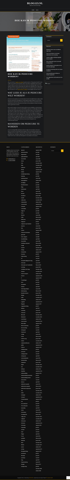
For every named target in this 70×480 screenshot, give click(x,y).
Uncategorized (24, 414)
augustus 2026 (38, 150)
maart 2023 (38, 191)
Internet (22, 275)
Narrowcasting (24, 327)
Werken (22, 444)
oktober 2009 (38, 470)
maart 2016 (38, 334)
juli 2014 (37, 375)
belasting (23, 176)
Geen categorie (24, 236)
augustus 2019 (38, 252)
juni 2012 (37, 429)
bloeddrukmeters (24, 184)
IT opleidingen (24, 280)
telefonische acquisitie (25, 386)
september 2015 (39, 345)
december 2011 (39, 442)
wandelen (23, 438)
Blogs (22, 187)
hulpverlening (24, 256)
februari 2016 (38, 336)
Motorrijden (23, 323)
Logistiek (23, 301)
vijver (22, 431)
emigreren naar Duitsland (26, 223)
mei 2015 (37, 353)
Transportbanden (24, 399)
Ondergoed (23, 330)
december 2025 (39, 163)
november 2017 (39, 297)
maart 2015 (38, 358)
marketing (23, 310)
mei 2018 (37, 284)
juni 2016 (37, 327)
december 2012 (39, 416)
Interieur (23, 271)
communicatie (24, 204)
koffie (22, 297)
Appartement (23, 154)
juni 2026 (37, 152)
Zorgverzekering (24, 462)
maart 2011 (38, 462)
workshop (23, 457)
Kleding (22, 295)
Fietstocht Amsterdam (25, 232)
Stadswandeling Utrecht (25, 377)
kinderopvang (24, 291)
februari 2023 (38, 193)
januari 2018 (38, 293)
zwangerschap (24, 466)
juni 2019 (37, 256)
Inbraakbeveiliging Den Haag (26, 260)
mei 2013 (37, 405)
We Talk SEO (31, 477)
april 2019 (38, 260)
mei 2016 (37, 330)
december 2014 (39, 364)
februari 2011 (38, 464)
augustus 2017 (38, 304)
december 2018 (39, 269)
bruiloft (22, 197)
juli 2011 (37, 453)
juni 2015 (37, 351)
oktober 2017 (38, 299)
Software (23, 369)
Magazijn (23, 304)
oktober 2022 (38, 202)
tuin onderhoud (24, 403)
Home (33, 10)
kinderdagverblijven (25, 288)
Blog (37, 10)
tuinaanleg (23, 408)
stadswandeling (24, 373)
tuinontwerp (23, 412)
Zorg (22, 460)
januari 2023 (38, 195)
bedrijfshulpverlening (25, 174)
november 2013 (39, 392)
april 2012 (38, 434)
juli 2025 (37, 174)
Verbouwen (23, 421)
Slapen (22, 364)
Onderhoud (23, 332)
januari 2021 (38, 228)
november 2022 (39, 200)
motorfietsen (23, 319)
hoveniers (23, 254)
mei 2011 (37, 457)
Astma (22, 161)
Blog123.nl (35, 3)
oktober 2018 (38, 273)
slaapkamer (23, 362)
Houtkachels (23, 252)
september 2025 (39, 169)
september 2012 (39, 423)
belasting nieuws (24, 178)
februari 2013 (38, 412)
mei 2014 (37, 379)
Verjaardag (23, 427)
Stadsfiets (23, 371)
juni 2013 (37, 403)
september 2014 (39, 371)
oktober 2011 (38, 447)
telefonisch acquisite (25, 384)
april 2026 (38, 156)
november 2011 (39, 444)
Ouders (22, 340)
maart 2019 (38, 262)
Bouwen (22, 193)
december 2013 (39, 390)
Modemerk (23, 317)
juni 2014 (37, 377)
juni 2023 (37, 184)
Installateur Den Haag (25, 269)
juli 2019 (37, 254)
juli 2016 (37, 325)
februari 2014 (38, 386)
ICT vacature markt (49, 477)
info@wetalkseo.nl (11, 158)
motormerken (24, 321)
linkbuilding (23, 299)
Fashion (22, 230)
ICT (21, 258)
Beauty (22, 169)
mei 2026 (37, 154)
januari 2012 (38, 440)
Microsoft (23, 314)
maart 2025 (38, 178)
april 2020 (38, 239)
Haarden (23, 247)
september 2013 (39, 397)
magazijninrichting (24, 306)
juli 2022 (37, 208)
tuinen (22, 410)
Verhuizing (23, 425)
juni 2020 (37, 234)
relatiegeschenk (24, 353)
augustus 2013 (38, 399)
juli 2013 (37, 401)
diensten (23, 215)
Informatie (23, 262)
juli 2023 (37, 182)
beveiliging (23, 182)
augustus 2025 (38, 171)
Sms (22, 366)
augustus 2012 (38, 425)
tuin (22, 401)
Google (22, 245)
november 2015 (39, 340)
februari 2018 (38, 291)
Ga (61, 40)
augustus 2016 (38, 323)
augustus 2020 (38, 230)
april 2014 (38, 382)
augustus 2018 (38, 278)
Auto (22, 163)
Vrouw (22, 436)
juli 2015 (37, 349)
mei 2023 (37, 187)
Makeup (22, 308)
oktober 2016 (38, 319)
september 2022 (39, 204)
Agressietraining (24, 152)
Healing (22, 249)
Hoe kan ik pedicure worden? (37, 23)
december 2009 (39, 468)
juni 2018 (37, 282)
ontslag (22, 334)
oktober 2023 (38, 180)
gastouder (23, 234)
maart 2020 (38, 241)
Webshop (23, 440)
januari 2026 (38, 161)
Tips (22, 390)
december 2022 (39, 197)
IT (21, 278)
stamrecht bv (23, 379)
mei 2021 (37, 223)
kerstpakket (23, 284)
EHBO (22, 217)
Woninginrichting (24, 451)
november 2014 (39, 366)
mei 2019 (37, 258)
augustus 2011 (38, 451)
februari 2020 (38, 243)
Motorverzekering (24, 325)
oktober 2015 (38, 343)
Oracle (22, 336)
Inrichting (23, 267)
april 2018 (38, 286)
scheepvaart (23, 356)
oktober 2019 (38, 249)
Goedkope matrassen (25, 243)
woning (22, 449)
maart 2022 (38, 215)
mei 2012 (37, 431)
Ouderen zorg (24, 338)
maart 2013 (38, 410)
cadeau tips (23, 200)
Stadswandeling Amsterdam (26, 375)
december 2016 (39, 314)
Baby (22, 165)
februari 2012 (38, 438)
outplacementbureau (25, 343)
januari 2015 (38, 362)
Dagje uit (23, 210)
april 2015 (38, 356)
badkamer (23, 167)
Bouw (22, 191)
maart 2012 (38, 436)
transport (23, 397)
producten (23, 351)
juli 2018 (37, 280)
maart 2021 (38, 226)
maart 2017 (38, 310)
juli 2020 (37, 232)
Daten (22, 213)
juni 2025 (37, 176)
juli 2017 (37, 306)
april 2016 (38, 332)
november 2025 (39, 165)
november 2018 (39, 271)
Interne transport (24, 273)
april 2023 (38, 189)
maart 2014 (38, 384)
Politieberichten (24, 349)
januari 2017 (38, 312)
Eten (22, 228)
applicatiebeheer (24, 156)
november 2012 (39, 418)
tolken (22, 392)
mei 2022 (37, 213)
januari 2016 (38, 338)
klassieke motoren (24, 293)
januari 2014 (38, 388)
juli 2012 (37, 427)
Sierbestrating (24, 360)
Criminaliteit (23, 208)
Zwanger (23, 464)
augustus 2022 (38, 206)
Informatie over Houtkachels (26, 265)
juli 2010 (37, 466)
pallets (22, 345)
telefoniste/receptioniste (26, 388)
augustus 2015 (38, 347)
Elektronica (23, 219)
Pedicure (9, 80)
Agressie (22, 150)
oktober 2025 (38, 167)
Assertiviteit (23, 158)
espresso (23, 226)
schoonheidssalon (24, 358)
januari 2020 (38, 245)
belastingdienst (24, 180)
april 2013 (38, 408)
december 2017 (39, 295)
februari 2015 (38, 360)
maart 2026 (38, 158)
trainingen (23, 395)
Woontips (23, 455)
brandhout (23, 195)
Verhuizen (23, 423)
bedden (22, 171)
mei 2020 (37, 236)
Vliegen (22, 434)
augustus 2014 (38, 373)
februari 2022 (38, 217)
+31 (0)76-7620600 (11, 160)
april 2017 (38, 308)
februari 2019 (38, 265)
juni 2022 (37, 210)
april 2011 (38, 460)
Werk (22, 442)
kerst (22, 282)
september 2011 (39, 449)
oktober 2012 (38, 421)
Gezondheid (23, 241)
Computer (23, 206)
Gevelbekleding (24, 239)
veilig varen (23, 416)
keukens (22, 286)
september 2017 (39, 301)
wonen (22, 447)
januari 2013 (38, 414)
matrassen (23, 312)
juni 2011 (37, 455)
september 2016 (39, 321)
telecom (22, 382)
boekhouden (23, 189)
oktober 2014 (38, 369)
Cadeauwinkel (24, 202)
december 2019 (39, 247)
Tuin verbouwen (24, 405)
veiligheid (23, 418)
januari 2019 (38, 267)
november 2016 (39, 317)
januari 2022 (38, 219)
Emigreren (23, 221)
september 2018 (39, 275)
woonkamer (23, 453)
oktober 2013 (38, 395)
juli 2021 (37, 221)
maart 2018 (38, 288)
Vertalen (22, 429)
